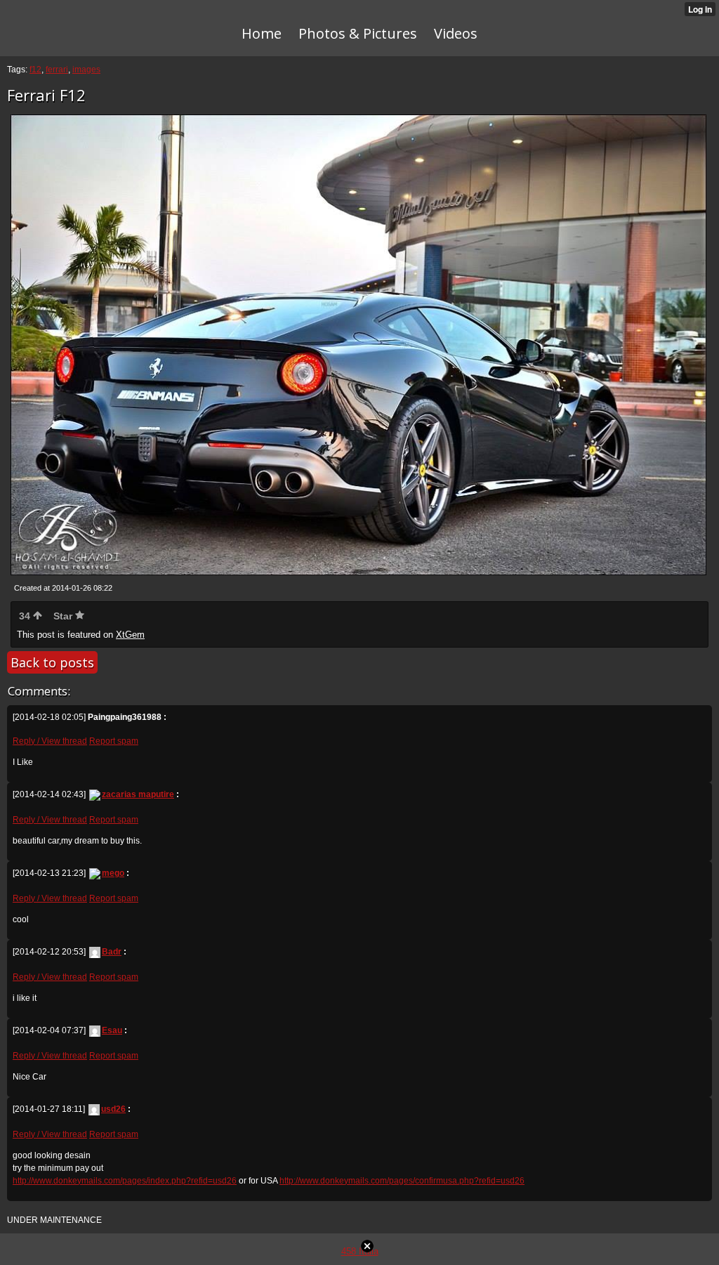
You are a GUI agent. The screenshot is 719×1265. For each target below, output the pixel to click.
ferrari (57, 69)
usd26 (113, 1109)
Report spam (113, 741)
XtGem (130, 634)
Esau (112, 1030)
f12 (35, 69)
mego (113, 873)
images (86, 69)
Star (64, 616)
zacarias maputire (138, 794)
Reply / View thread (50, 741)
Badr (111, 952)
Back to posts (52, 662)
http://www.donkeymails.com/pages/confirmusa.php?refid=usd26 (402, 1181)
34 (26, 616)
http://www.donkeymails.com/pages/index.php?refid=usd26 (125, 1181)
